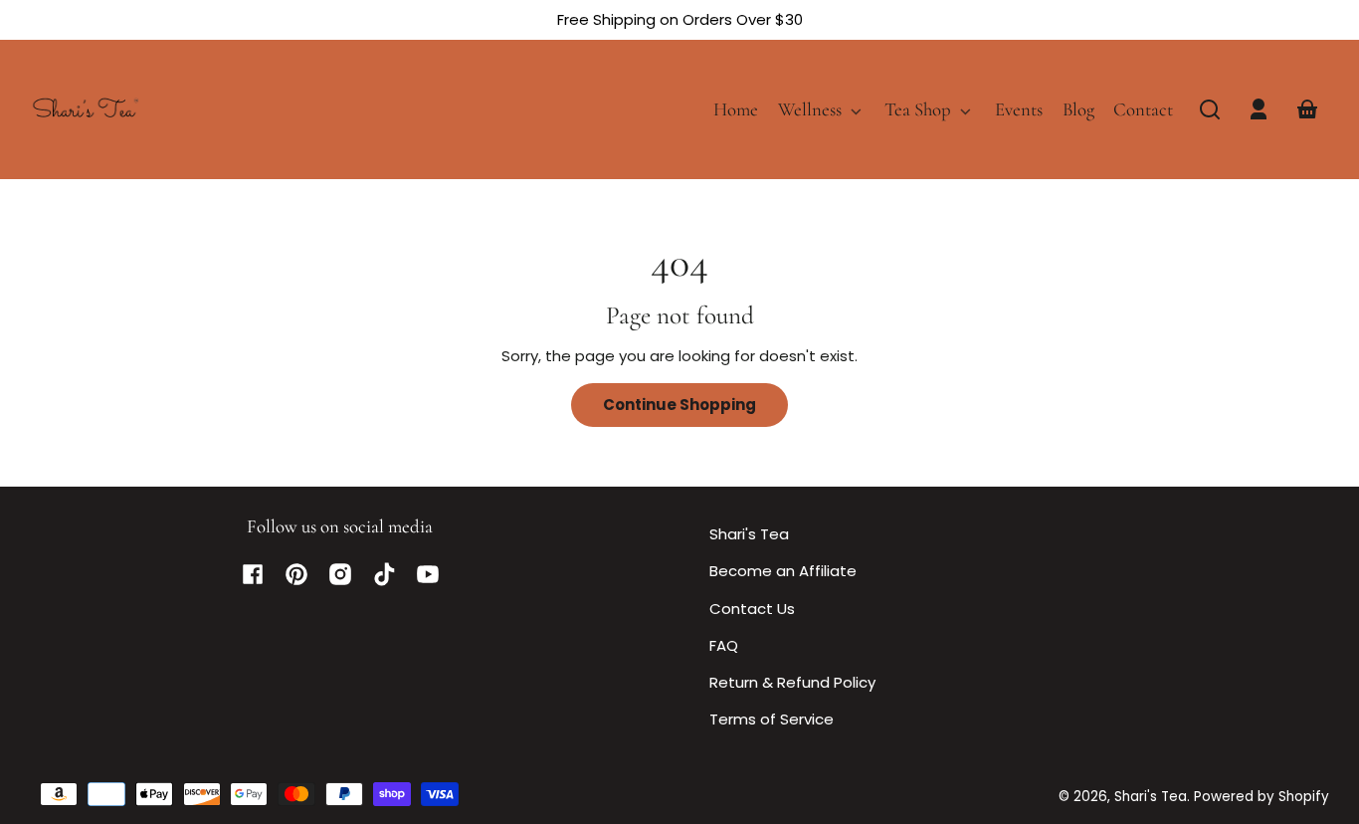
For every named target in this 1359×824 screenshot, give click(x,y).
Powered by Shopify (1261, 796)
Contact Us (752, 608)
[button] (1210, 109)
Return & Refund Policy (792, 682)
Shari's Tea (749, 533)
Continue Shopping (679, 404)
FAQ (723, 645)
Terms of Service (771, 719)
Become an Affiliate (783, 570)
